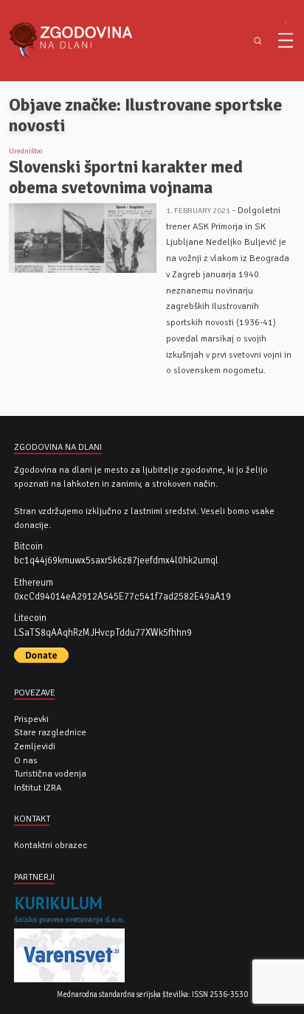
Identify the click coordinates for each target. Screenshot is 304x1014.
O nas (26, 760)
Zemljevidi (34, 746)
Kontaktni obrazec (50, 845)
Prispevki (31, 719)
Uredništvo (25, 151)
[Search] (258, 41)
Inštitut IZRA (37, 788)
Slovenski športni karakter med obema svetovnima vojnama (126, 177)
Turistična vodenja (50, 773)
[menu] (285, 40)
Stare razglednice (50, 732)
